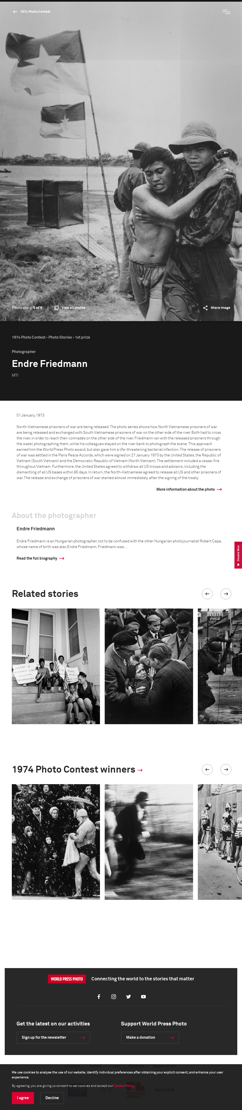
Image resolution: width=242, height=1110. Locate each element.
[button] (207, 593)
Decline (52, 1098)
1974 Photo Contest (35, 11)
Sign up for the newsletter (44, 1037)
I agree (23, 1098)
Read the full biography (37, 558)
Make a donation (140, 1037)
